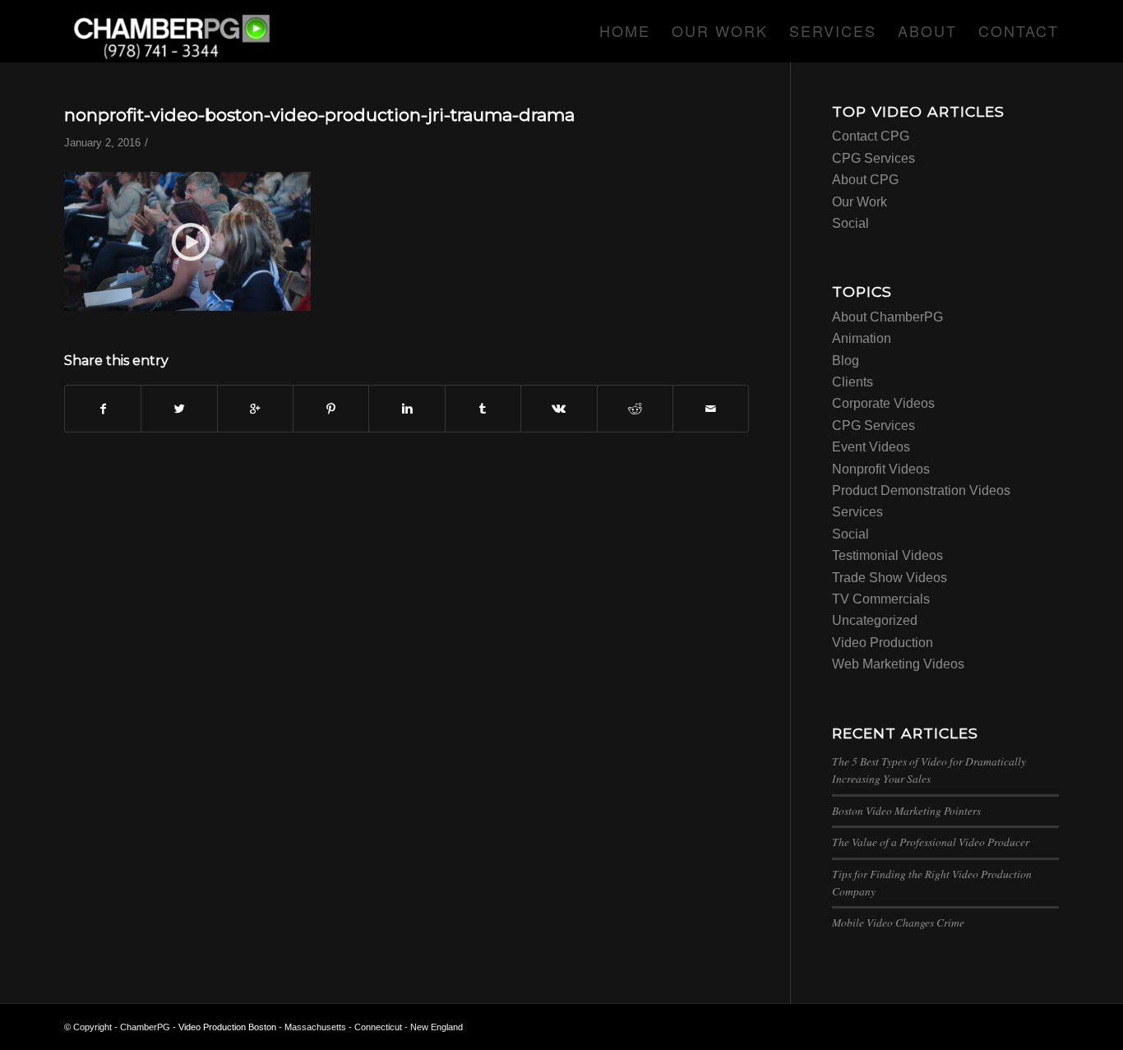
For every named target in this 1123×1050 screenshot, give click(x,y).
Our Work (859, 202)
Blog (845, 361)
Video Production (882, 643)
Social (850, 223)
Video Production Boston (227, 1027)
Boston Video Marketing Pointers (906, 810)
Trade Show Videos (889, 578)
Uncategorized (874, 620)
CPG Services (873, 158)
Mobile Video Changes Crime (898, 922)
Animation (861, 338)
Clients (852, 382)
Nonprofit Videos (881, 469)
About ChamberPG (887, 317)
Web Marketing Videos (898, 664)
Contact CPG (870, 136)
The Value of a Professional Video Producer (930, 841)
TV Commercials (881, 599)
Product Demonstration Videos (921, 490)
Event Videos (871, 447)
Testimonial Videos (887, 555)
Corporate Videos (883, 403)
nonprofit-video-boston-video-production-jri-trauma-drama (319, 114)
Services (857, 512)
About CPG (865, 180)
